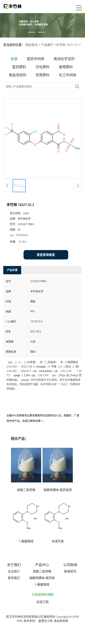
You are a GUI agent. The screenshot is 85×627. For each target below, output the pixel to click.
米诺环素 (58, 541)
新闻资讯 (70, 571)
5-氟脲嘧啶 (26, 541)
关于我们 (14, 565)
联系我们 (14, 578)
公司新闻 (70, 565)
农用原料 (42, 75)
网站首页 (32, 45)
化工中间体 (67, 75)
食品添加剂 (17, 75)
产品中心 (42, 565)
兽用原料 (66, 67)
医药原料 (19, 67)
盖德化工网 (45, 620)
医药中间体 (35, 59)
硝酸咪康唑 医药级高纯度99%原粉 (42, 578)
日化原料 (42, 67)
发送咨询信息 (46, 254)
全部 (13, 59)
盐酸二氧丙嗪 (26, 490)
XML (20, 620)
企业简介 (14, 571)
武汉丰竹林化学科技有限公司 (24, 616)
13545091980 (42, 594)
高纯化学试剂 (64, 59)
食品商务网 (61, 620)
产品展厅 (47, 45)
